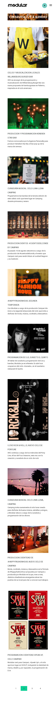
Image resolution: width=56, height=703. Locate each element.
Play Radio (44, 5)
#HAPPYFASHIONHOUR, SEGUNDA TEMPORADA (22, 303)
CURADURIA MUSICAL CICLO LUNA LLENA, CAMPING (26, 502)
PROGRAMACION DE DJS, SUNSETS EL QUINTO (28, 357)
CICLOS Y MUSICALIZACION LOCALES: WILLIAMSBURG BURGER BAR (24, 75)
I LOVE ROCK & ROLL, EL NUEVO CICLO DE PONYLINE (25, 447)
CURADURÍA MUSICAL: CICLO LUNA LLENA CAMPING (26, 190)
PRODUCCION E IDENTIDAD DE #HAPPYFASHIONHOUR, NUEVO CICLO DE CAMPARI (25, 562)
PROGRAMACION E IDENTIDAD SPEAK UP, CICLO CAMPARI (25, 657)
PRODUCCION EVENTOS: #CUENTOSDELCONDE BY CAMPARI (28, 245)
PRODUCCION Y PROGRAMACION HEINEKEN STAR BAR (26, 136)
